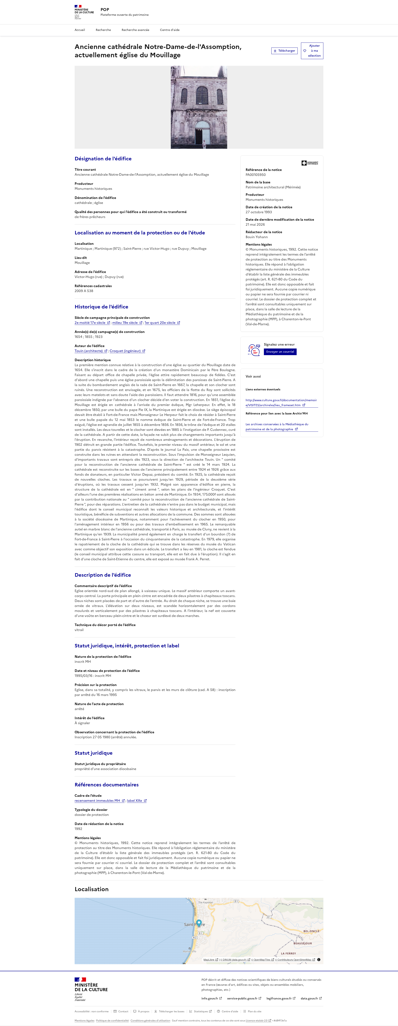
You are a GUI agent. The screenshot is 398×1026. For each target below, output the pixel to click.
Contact (123, 1011)
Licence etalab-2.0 (256, 1020)
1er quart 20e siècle (160, 322)
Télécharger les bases (171, 1011)
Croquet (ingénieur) (125, 350)
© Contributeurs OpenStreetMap (293, 959)
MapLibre (209, 959)
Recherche (103, 30)
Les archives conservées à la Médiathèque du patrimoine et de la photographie (277, 426)
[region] (199, 931)
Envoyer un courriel (280, 352)
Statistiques (201, 1011)
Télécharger (286, 51)
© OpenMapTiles (260, 959)
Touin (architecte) (89, 350)
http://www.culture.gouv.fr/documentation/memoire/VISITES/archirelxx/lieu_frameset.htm (281, 402)
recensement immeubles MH (97, 800)
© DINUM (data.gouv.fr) (233, 959)
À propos (143, 1011)
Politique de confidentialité (112, 1020)
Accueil (80, 30)
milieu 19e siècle (125, 322)
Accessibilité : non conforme (92, 1011)
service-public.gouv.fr (242, 998)
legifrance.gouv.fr (279, 998)
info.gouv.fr (209, 998)
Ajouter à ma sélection (314, 51)
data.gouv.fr (309, 998)
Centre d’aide (230, 1011)
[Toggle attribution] (318, 959)
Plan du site (254, 1011)
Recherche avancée (135, 30)
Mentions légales (84, 1020)
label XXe (134, 800)
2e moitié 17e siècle (90, 322)
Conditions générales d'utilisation (150, 1020)
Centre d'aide (170, 30)
